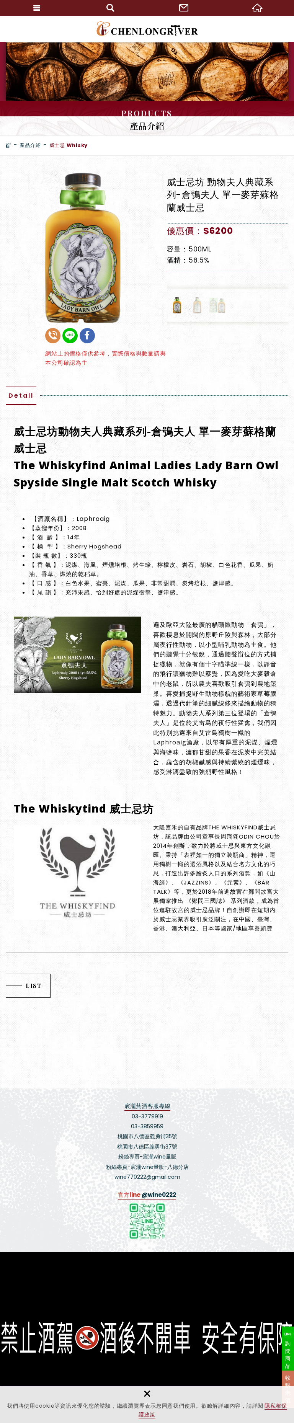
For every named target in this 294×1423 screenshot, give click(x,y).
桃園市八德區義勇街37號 (147, 1146)
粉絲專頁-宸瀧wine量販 (147, 1156)
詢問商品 (288, 1355)
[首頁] (8, 145)
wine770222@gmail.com (147, 1177)
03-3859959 (147, 1126)
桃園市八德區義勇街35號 (147, 1136)
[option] (82, 247)
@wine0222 (159, 1195)
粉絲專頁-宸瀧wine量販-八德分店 (147, 1167)
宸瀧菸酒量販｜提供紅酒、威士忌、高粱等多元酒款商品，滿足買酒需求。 (147, 28)
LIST (33, 985)
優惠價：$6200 (200, 231)
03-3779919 (147, 1116)
